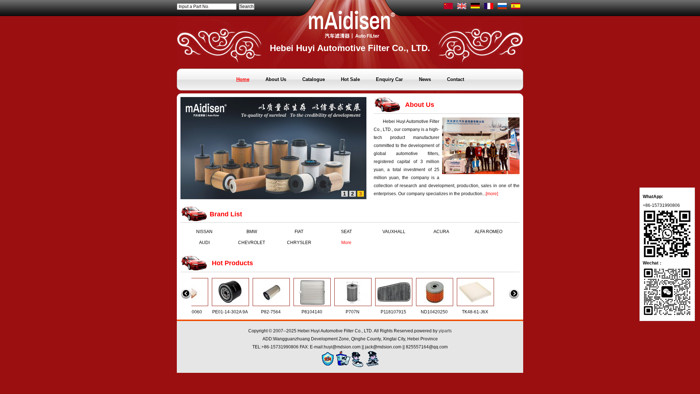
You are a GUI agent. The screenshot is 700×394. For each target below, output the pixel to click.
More (346, 242)
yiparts (445, 330)
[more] (492, 193)
